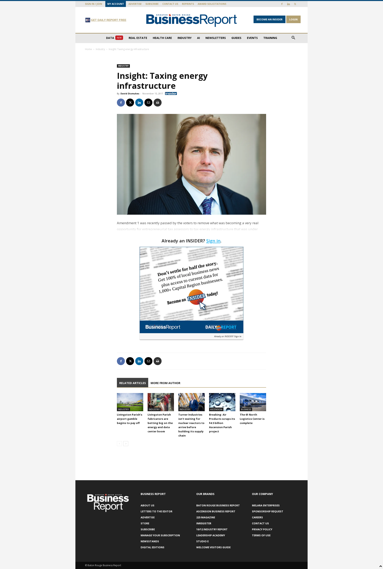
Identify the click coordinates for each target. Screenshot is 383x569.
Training (270, 38)
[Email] (148, 103)
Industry (185, 38)
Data (113, 38)
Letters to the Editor (156, 511)
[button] (293, 38)
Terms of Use (261, 535)
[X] (295, 4)
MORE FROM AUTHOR (165, 383)
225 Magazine (205, 517)
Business (246, 409)
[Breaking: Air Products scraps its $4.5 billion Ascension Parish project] (222, 402)
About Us (147, 505)
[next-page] (125, 443)
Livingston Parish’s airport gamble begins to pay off (129, 419)
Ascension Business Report (215, 511)
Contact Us (170, 4)
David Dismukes (129, 93)
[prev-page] (119, 443)
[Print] (158, 103)
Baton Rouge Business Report (218, 505)
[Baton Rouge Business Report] (191, 20)
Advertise (135, 4)
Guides (236, 38)
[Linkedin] (288, 4)
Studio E (202, 541)
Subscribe (152, 4)
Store (145, 523)
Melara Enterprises (266, 505)
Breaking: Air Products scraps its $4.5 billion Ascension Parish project (222, 423)
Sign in (213, 241)
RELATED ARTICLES (132, 383)
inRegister (203, 523)
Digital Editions (152, 547)
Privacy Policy (262, 529)
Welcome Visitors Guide (213, 547)
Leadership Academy (210, 535)
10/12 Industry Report (212, 529)
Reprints (188, 4)
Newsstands (150, 541)
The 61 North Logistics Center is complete (252, 419)
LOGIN (293, 19)
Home (88, 49)
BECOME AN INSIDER (269, 19)
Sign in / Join (93, 4)
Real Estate (138, 38)
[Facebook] (282, 4)
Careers (257, 517)
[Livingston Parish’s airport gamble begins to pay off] (130, 402)
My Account (115, 4)
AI (198, 38)
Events (252, 38)
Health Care (162, 38)
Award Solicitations (212, 4)
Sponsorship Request (267, 511)
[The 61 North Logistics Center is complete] (253, 402)
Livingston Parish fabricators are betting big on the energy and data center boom (160, 423)
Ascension (216, 409)
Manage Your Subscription (160, 535)
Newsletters (215, 38)
